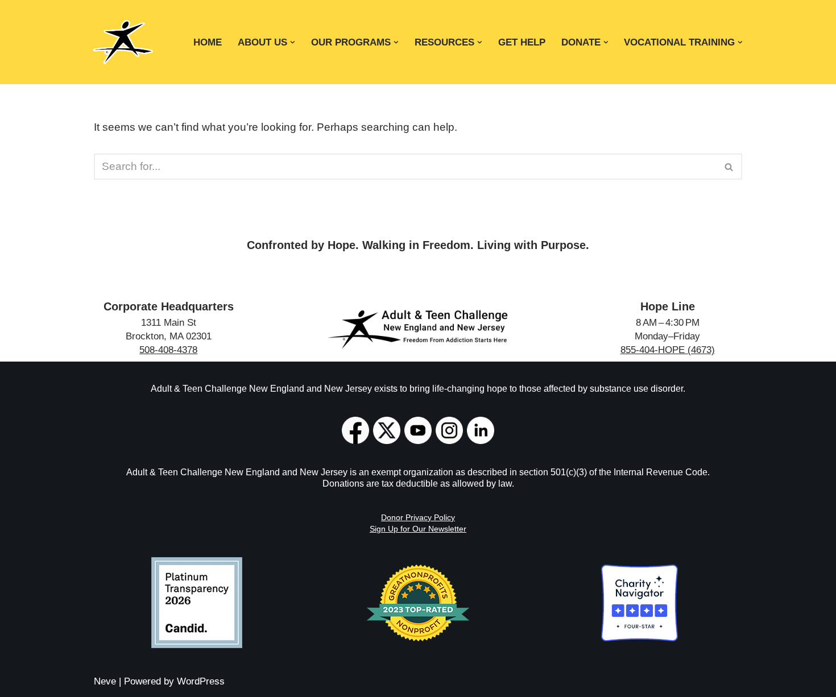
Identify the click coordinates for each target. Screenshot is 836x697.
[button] (292, 42)
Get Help (521, 42)
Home (207, 42)
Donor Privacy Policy (418, 517)
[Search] (729, 166)
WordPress (201, 681)
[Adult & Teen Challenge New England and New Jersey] (123, 42)
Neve (105, 681)
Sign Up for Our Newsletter (418, 528)
